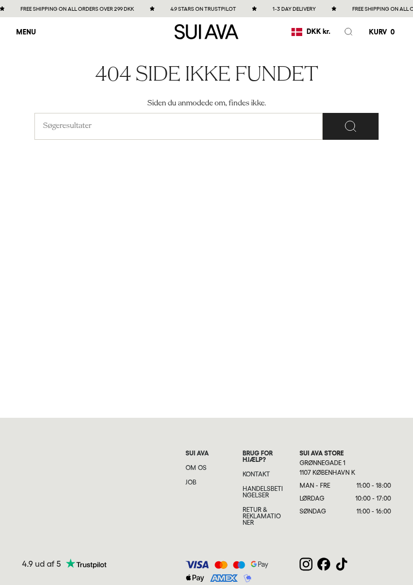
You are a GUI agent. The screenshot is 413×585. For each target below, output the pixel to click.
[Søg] (351, 126)
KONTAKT (256, 474)
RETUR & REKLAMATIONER (262, 516)
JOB (191, 482)
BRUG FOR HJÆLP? (258, 456)
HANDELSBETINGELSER (263, 492)
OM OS (196, 468)
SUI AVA (197, 453)
